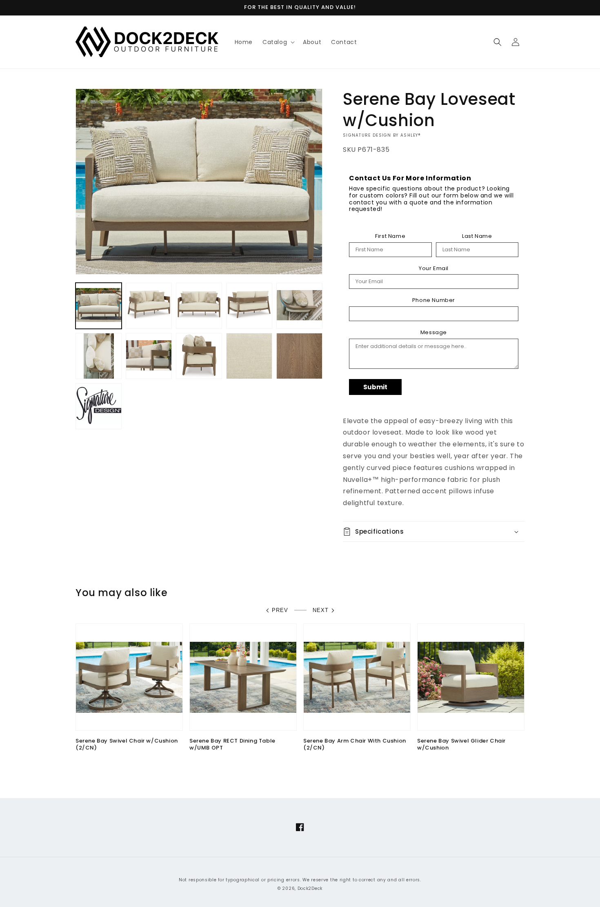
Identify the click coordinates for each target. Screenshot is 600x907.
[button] (278, 42)
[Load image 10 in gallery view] (299, 356)
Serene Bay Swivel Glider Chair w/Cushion (461, 745)
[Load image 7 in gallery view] (149, 356)
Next (321, 610)
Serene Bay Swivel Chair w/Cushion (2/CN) (127, 745)
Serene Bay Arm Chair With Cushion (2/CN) (354, 745)
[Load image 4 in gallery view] (249, 306)
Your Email (434, 268)
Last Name (477, 236)
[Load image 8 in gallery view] (199, 356)
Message (433, 332)
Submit (375, 387)
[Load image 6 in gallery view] (99, 356)
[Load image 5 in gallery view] (299, 306)
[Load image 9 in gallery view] (249, 356)
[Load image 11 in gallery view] (99, 406)
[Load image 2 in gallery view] (149, 306)
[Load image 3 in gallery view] (199, 306)
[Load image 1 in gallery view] (99, 306)
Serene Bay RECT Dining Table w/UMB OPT (232, 745)
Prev (280, 610)
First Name (390, 236)
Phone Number (433, 300)
